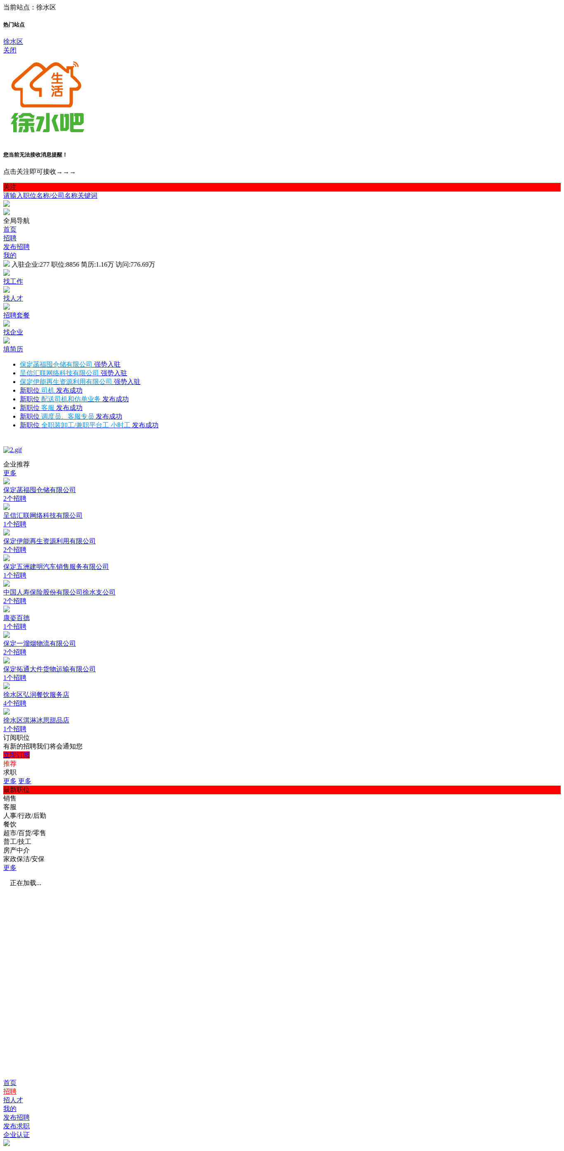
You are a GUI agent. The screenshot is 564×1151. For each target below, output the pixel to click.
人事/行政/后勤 (24, 815)
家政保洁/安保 (24, 858)
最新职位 (16, 789)
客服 (10, 806)
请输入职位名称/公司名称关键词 (50, 195)
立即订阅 (16, 754)
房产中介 (16, 850)
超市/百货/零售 (24, 832)
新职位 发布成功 (51, 390)
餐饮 (10, 824)
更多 (10, 472)
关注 (10, 186)
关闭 (10, 50)
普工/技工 (17, 841)
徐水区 (13, 41)
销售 (10, 798)
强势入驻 (70, 364)
